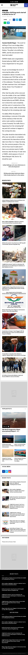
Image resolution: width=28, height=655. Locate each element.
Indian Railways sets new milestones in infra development (14, 166)
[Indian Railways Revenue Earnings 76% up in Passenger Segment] (20, 453)
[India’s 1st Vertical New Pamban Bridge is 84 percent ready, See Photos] (20, 439)
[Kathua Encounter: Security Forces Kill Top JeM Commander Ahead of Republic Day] (5, 498)
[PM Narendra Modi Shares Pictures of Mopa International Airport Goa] (8, 439)
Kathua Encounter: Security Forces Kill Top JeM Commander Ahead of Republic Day (13, 243)
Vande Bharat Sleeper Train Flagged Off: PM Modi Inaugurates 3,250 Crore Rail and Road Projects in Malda (13, 332)
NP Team (4, 16)
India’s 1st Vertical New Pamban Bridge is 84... (19, 445)
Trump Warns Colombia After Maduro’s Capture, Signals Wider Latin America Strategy (14, 354)
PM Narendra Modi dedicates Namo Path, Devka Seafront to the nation (14, 174)
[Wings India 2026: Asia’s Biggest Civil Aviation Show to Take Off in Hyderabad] (5, 522)
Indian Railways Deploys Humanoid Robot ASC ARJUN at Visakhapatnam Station (13, 201)
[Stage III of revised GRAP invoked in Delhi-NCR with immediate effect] (8, 453)
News (3, 10)
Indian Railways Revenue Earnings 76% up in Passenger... (20, 460)
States (6, 10)
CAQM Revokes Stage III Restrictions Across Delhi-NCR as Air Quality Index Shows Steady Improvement (13, 288)
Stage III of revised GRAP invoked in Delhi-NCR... (7, 460)
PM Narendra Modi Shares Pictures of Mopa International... (8, 446)
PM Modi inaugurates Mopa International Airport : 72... (11, 430)
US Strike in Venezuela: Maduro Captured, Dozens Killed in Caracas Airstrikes (12, 376)
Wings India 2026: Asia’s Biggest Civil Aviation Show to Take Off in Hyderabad (13, 310)
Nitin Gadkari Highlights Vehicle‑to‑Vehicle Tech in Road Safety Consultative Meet (13, 222)
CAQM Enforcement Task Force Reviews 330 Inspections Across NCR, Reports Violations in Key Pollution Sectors (13, 265)
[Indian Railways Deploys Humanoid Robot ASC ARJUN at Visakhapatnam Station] (5, 483)
